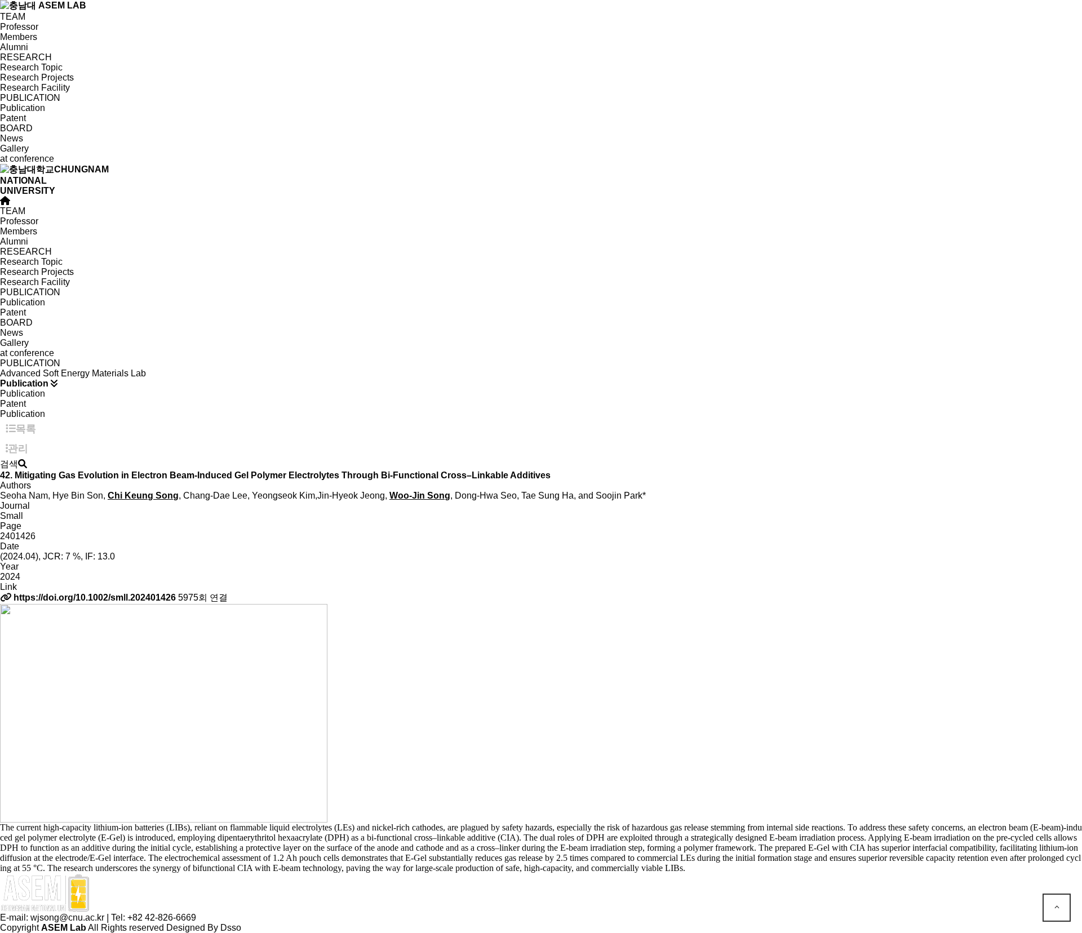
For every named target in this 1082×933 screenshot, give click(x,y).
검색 (9, 464)
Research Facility (35, 87)
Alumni (14, 47)
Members (18, 37)
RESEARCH (26, 57)
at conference (27, 158)
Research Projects (37, 77)
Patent (13, 118)
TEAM (12, 16)
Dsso (230, 927)
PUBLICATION (30, 98)
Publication (22, 108)
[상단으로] (1057, 908)
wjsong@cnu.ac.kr (67, 917)
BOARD (16, 128)
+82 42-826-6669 (161, 917)
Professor (19, 27)
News (11, 138)
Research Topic (31, 67)
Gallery (14, 148)
